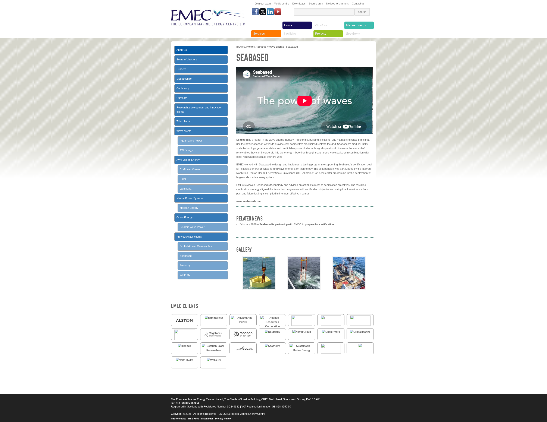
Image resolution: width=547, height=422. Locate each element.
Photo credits (178, 418)
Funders (181, 69)
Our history (182, 88)
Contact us (358, 3)
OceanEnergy (184, 217)
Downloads (299, 3)
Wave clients (276, 46)
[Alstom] (184, 324)
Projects (320, 33)
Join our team (263, 3)
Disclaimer (207, 418)
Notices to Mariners (337, 3)
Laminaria (185, 188)
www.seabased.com (248, 201)
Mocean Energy (189, 207)
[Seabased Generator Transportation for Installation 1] (349, 289)
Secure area (316, 3)
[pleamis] (184, 346)
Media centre (281, 3)
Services (259, 33)
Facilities (290, 33)
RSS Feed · (194, 418)
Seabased (242, 139)
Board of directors (186, 59)
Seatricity (185, 265)
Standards (353, 33)
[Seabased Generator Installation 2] (304, 289)
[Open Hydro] (331, 331)
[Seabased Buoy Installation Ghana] (259, 289)
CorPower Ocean (190, 169)
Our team (181, 97)
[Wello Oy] (214, 360)
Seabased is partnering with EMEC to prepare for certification (296, 224)
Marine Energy (356, 25)
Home (288, 25)
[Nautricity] (272, 331)
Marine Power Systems (189, 198)
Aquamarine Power (191, 140)
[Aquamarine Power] (243, 322)
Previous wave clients (189, 236)
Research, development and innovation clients (199, 109)
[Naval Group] (301, 331)
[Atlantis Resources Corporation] (272, 326)
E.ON (183, 179)
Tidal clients (183, 121)
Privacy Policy (223, 418)
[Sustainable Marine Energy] (302, 350)
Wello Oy (185, 275)
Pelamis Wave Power (192, 227)
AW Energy (186, 150)
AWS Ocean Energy (188, 159)
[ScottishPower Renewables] (214, 350)
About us (321, 25)
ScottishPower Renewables (196, 246)
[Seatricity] (272, 346)
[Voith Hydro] (184, 360)
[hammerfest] (214, 317)
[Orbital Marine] (360, 331)
